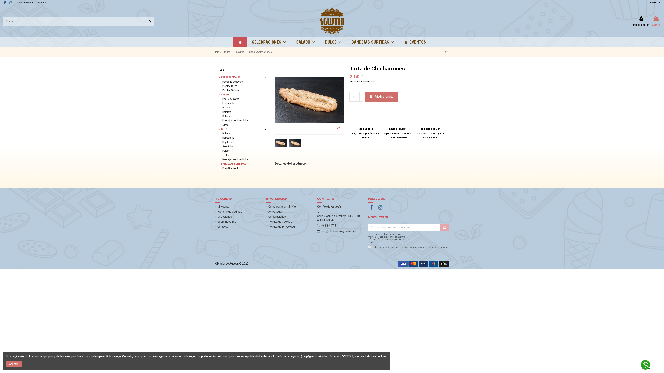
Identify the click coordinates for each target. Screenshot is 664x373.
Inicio (222, 70)
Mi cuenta (223, 206)
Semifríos (227, 146)
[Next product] (448, 52)
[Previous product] (446, 52)
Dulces (226, 150)
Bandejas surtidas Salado (236, 120)
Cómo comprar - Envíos (282, 206)
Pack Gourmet (230, 168)
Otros (225, 124)
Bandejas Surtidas (233, 163)
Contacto (41, 2)
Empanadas (229, 103)
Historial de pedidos (229, 211)
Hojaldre (226, 112)
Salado (225, 94)
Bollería (226, 116)
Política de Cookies (280, 221)
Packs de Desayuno (233, 81)
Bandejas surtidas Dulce (235, 159)
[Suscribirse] (444, 227)
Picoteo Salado (230, 90)
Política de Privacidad (281, 226)
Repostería (228, 137)
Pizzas (226, 107)
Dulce (225, 129)
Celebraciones (230, 77)
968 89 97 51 (655, 2)
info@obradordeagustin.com (338, 231)
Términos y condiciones (410, 247)
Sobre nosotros (25, 2)
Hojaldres (227, 142)
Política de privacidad (437, 247)
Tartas (225, 155)
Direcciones (224, 216)
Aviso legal (275, 211)
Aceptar (13, 364)
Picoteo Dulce (229, 86)
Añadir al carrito (384, 96)
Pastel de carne (230, 99)
